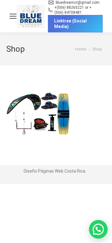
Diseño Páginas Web (43, 171)
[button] (98, 229)
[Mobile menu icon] (13, 16)
